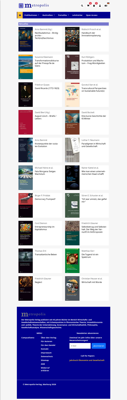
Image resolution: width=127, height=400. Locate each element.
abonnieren (98, 345)
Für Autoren (46, 341)
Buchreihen (48, 15)
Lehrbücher (77, 15)
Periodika (62, 15)
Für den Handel (48, 345)
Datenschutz (47, 356)
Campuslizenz (27, 337)
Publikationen (31, 15)
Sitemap (45, 360)
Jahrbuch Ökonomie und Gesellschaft (86, 360)
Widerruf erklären (45, 369)
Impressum (46, 352)
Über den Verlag (48, 337)
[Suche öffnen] (82, 5)
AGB (43, 364)
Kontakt (44, 349)
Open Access (91, 15)
